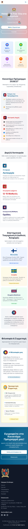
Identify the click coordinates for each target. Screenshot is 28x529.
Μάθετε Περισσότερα (14, 27)
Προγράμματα (5, 489)
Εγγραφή (14, 31)
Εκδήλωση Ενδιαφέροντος (14, 452)
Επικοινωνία (14, 457)
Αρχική (3, 485)
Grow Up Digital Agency (18, 525)
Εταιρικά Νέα (4, 491)
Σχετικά (3, 487)
